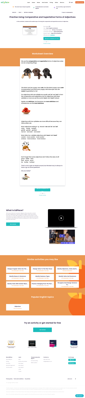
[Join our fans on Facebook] (75, 379)
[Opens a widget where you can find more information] (79, 395)
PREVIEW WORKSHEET (67, 270)
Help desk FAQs (46, 359)
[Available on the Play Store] (73, 363)
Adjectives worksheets (56, 33)
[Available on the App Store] (73, 360)
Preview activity (42, 195)
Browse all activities (23, 361)
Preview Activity (46, 43)
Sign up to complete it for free (52, 38)
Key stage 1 (21, 363)
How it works (45, 2)
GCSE (20, 369)
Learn (28, 2)
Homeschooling (34, 360)
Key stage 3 (21, 367)
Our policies (27, 378)
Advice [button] (56, 2)
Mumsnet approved (10, 365)
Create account (79, 2)
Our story (8, 363)
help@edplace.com (47, 361)
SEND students (34, 362)
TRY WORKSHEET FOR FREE (18, 270)
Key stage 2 (21, 365)
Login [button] (71, 2)
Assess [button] (33, 2)
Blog (19, 359)
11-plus (20, 371)
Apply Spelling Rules (58, 31)
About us (62, 2)
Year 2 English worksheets (52, 28)
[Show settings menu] (64, 243)
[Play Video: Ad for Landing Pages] (62, 235)
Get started (13, 224)
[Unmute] (62, 243)
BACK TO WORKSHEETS (67, 12)
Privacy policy (9, 378)
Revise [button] (38, 2)
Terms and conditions (19, 378)
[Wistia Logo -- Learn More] (71, 243)
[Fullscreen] (66, 243)
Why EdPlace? (9, 359)
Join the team (9, 367)
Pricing (51, 2)
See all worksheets (18, 308)
